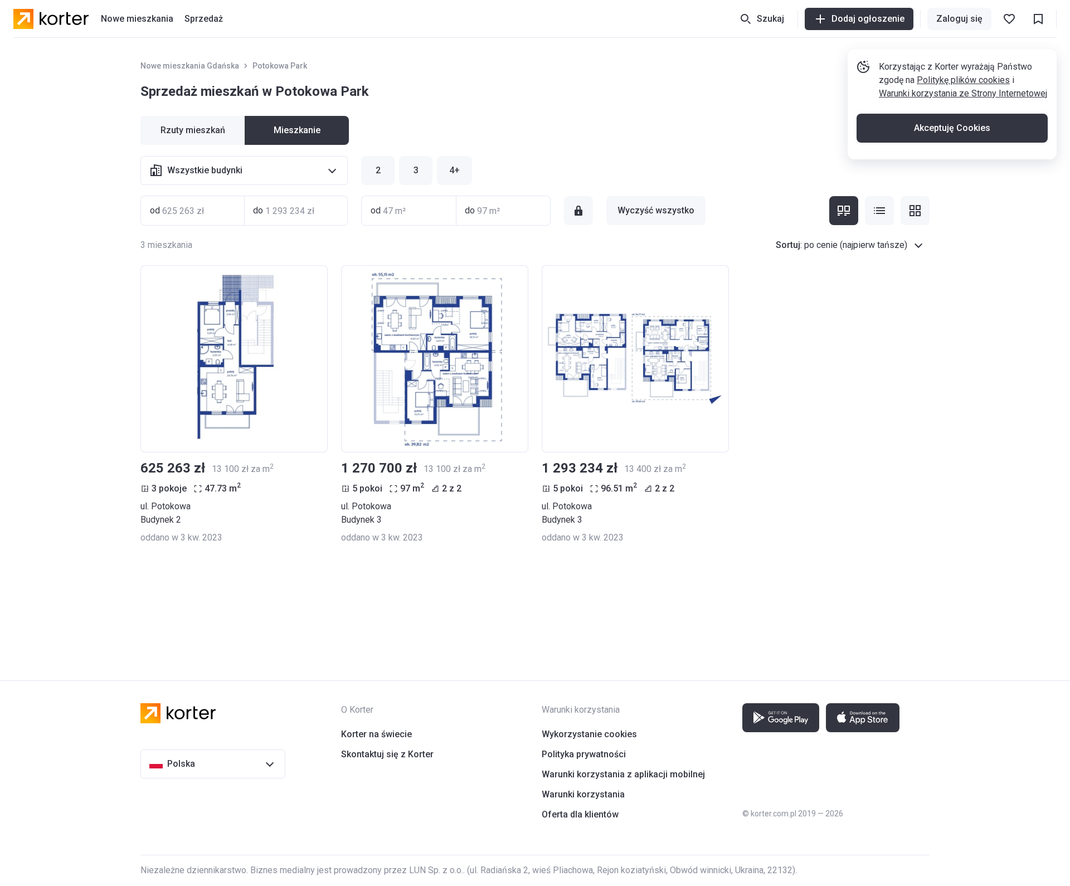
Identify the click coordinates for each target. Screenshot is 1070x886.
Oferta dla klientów (580, 814)
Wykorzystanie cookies (589, 734)
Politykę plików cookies (963, 80)
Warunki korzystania (583, 794)
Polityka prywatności (584, 754)
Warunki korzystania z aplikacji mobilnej (623, 774)
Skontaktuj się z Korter (387, 754)
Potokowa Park (279, 65)
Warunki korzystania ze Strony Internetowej (963, 93)
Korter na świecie (376, 734)
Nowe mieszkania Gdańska (189, 65)
